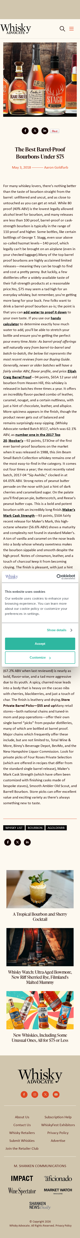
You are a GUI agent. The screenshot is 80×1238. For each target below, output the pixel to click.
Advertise (58, 1140)
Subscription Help (58, 1117)
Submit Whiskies (22, 1140)
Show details (56, 630)
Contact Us (22, 1124)
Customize (38, 657)
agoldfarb (56, 827)
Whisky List (14, 827)
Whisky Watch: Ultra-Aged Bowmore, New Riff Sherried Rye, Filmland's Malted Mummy (40, 977)
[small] (24, 1094)
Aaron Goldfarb (56, 167)
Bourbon (35, 827)
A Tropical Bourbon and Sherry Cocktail (40, 916)
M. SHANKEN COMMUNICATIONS (40, 1165)
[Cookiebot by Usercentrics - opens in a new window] (57, 577)
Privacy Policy (57, 1132)
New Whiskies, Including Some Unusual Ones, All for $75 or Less (40, 1037)
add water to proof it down (45, 312)
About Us (22, 1117)
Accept (40, 643)
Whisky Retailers (22, 1132)
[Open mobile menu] (71, 29)
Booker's (16, 440)
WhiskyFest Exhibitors (58, 1124)
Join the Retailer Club (22, 1148)
